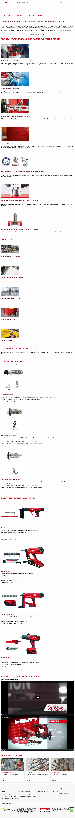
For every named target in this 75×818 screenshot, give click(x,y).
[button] (19, 2)
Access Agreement (4, 803)
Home (2, 6)
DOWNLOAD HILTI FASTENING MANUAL (37, 34)
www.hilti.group (55, 811)
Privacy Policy (12, 803)
